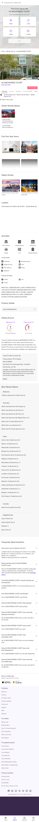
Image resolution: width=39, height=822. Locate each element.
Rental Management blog (8, 762)
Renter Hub (4, 722)
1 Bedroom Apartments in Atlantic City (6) (13, 395)
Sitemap (3, 713)
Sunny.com (4, 704)
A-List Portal (5, 746)
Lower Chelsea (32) (7, 518)
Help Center (5, 768)
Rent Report (5, 738)
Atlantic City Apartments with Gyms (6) (12, 410)
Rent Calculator (6, 731)
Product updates (6, 701)
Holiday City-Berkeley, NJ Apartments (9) (13, 485)
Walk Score (9, 322)
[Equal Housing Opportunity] (9, 791)
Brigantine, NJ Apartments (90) (10, 481)
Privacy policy (5, 776)
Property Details (27, 91)
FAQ (2, 710)
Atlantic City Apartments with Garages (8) (13, 406)
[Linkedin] (12, 791)
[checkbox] (11, 21)
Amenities (18, 91)
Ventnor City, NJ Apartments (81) (10, 440)
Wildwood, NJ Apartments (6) (9, 459)
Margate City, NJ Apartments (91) (11, 451)
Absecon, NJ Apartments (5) (9, 444)
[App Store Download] (6, 682)
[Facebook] (16, 791)
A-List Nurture (5, 755)
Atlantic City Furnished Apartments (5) (12, 421)
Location (11, 91)
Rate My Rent (5, 725)
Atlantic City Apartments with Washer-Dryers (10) (15, 418)
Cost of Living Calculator (8, 728)
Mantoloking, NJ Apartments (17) (10, 462)
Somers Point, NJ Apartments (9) (10, 470)
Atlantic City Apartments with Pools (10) (12, 414)
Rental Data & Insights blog (9, 765)
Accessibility (5, 783)
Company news (6, 698)
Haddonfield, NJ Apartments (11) (10, 489)
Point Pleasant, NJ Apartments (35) (11, 496)
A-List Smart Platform (7, 749)
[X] (19, 791)
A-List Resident (6, 758)
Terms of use (5, 779)
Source (5, 379)
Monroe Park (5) (6, 530)
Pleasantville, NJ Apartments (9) (10, 447)
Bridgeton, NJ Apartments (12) (10, 492)
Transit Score (28, 322)
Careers (3, 695)
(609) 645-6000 (5, 85)
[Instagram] (27, 791)
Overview (4, 91)
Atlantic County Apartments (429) (10, 507)
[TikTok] (30, 791)
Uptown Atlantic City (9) (8, 522)
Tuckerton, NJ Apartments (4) (9, 466)
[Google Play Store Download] (17, 682)
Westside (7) (5, 526)
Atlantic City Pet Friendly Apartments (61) (13, 429)
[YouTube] (23, 791)
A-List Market (5, 752)
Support (3, 707)
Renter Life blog (6, 734)
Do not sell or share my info (9, 786)
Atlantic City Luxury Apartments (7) (11, 425)
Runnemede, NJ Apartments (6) (10, 477)
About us (4, 692)
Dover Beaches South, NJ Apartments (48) (13, 455)
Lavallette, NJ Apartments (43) (10, 474)
